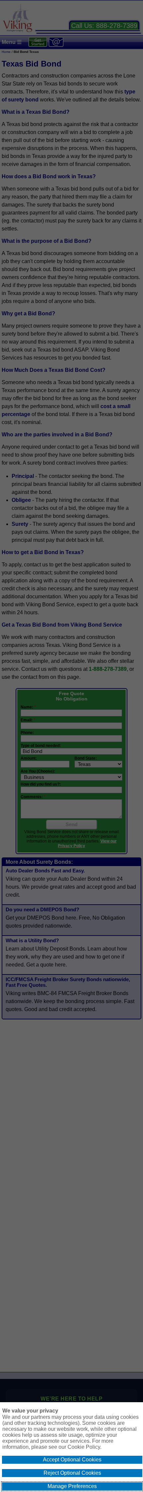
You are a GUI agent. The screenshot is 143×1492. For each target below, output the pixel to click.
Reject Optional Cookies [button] (72, 1473)
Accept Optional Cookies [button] (72, 1459)
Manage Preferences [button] (72, 1486)
